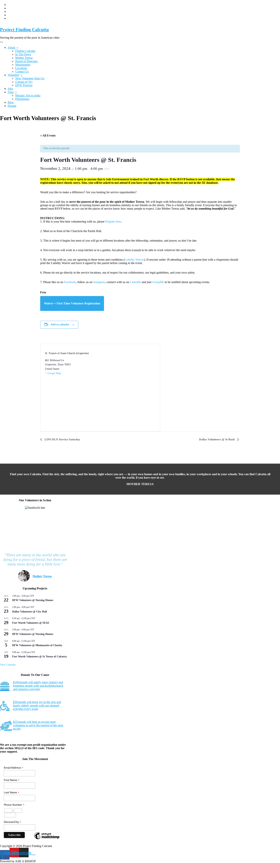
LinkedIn (135, 282)
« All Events (48, 135)
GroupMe (158, 282)
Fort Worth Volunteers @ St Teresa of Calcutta (39, 656)
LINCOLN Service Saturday (62, 439)
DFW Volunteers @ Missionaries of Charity (37, 645)
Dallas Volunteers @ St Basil (217, 439)
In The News (23, 54)
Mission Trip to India (27, 95)
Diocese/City (12, 822)
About (11, 47)
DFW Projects (23, 85)
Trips (11, 92)
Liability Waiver (134, 259)
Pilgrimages (22, 99)
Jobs (10, 88)
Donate (12, 105)
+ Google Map (53, 373)
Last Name (11, 792)
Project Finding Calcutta (24, 29)
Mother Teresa (24, 57)
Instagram (99, 282)
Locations (21, 68)
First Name (11, 780)
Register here (113, 221)
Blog (11, 102)
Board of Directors (26, 61)
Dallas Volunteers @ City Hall (29, 611)
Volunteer (13, 75)
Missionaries (22, 64)
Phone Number (14, 805)
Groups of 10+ (24, 81)
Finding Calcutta (25, 51)
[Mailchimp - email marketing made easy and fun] (47, 839)
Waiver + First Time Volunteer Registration (72, 303)
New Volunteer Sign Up (29, 78)
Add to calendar (60, 324)
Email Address (13, 768)
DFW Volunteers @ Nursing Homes (32, 600)
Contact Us (22, 71)
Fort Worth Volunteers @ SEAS (30, 622)
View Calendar (8, 664)
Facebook (70, 282)
